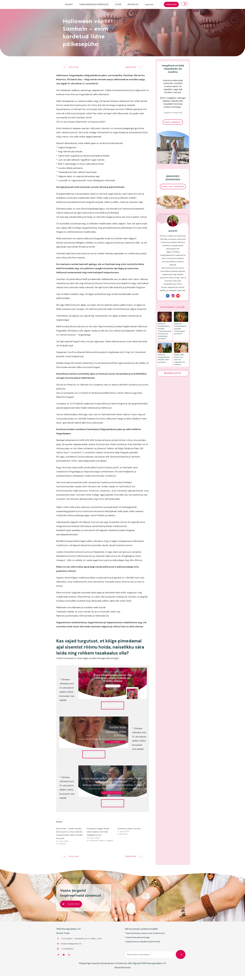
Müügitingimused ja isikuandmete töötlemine (103, 963)
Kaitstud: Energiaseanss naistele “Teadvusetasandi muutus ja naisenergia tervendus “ (164, 331)
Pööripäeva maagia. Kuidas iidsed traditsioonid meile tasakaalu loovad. (98, 831)
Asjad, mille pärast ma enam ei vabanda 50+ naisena (179, 360)
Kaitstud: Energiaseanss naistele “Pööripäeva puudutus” (180, 329)
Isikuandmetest (122, 967)
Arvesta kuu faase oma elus (129, 828)
